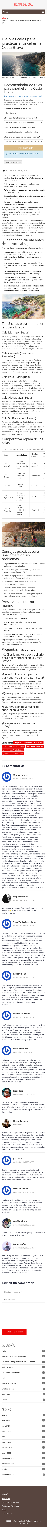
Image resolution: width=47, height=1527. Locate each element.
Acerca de (6, 1499)
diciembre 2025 (23, 1458)
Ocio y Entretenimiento (23, 1372)
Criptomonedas (23, 1389)
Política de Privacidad (10, 1506)
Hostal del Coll (23, 4)
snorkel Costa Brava (35, 746)
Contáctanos (7, 1513)
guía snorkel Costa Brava (13, 753)
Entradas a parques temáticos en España (23, 1362)
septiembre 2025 (23, 1474)
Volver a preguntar (13, 162)
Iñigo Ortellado (39, 77)
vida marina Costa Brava (13, 750)
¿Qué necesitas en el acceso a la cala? (19, 127)
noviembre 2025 (23, 1464)
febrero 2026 (23, 1447)
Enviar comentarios (14, 1332)
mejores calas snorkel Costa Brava (28, 742)
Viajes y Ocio (23, 1394)
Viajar (23, 1351)
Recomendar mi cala (23, 148)
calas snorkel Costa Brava (13, 746)
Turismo (23, 1400)
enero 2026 (23, 1453)
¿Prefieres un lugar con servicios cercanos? (22, 137)
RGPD (4, 1509)
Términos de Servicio (10, 1502)
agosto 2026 (23, 1415)
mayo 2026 (23, 1431)
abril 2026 (23, 1437)
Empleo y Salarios (23, 1383)
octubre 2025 (23, 1469)
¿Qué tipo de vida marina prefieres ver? (20, 118)
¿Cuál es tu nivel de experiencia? (17, 108)
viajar (23, 1378)
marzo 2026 (23, 1442)
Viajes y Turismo (23, 1367)
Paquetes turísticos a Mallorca (23, 1356)
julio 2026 (23, 1420)
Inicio (4, 18)
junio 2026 (23, 1426)
